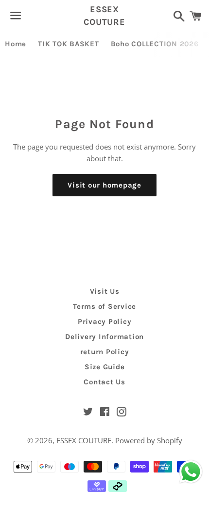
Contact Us (104, 382)
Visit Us (105, 291)
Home (15, 43)
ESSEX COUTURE (104, 15)
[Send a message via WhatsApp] (190, 471)
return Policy (104, 351)
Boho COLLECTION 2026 (155, 43)
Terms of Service (104, 306)
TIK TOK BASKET (68, 43)
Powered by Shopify (148, 440)
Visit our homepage (104, 185)
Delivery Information (104, 336)
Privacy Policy (105, 321)
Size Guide (105, 366)
